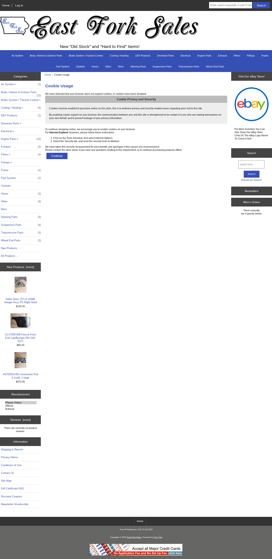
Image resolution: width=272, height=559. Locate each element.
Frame (264, 55)
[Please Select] (21, 402)
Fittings (251, 55)
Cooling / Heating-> (21, 107)
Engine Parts (204, 55)
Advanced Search (251, 179)
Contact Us (7, 472)
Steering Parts (138, 66)
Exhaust (222, 55)
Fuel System (62, 66)
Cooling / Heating (119, 55)
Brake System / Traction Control (86, 55)
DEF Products (142, 55)
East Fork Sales (134, 537)
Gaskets (80, 66)
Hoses (95, 66)
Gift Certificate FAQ (12, 488)
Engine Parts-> (21, 138)
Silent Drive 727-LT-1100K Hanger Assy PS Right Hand (20, 301)
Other (108, 66)
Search (251, 153)
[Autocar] (21, 409)
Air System (17, 55)
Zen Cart (158, 537)
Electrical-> (7, 131)
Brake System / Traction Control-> (21, 99)
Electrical (186, 55)
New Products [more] (20, 267)
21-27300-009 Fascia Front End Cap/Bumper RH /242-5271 (20, 337)
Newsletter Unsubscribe (14, 504)
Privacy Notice (9, 457)
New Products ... (10, 248)
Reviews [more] (20, 419)
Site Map (6, 480)
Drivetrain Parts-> (11, 123)
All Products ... (9, 255)
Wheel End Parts (215, 66)
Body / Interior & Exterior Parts (46, 55)
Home (6, 5)
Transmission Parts (188, 66)
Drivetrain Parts (165, 55)
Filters (237, 55)
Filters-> (21, 154)
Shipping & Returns (12, 449)
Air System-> (21, 84)
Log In (19, 5)
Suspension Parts (162, 66)
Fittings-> (6, 162)
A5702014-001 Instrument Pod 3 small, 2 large (20, 376)
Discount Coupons (11, 496)
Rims (121, 66)
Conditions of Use (11, 465)
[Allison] (21, 405)
